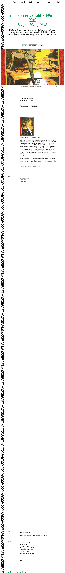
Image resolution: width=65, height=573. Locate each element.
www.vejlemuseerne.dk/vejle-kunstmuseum (33, 535)
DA (58, 2)
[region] (32, 356)
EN (59, 2)
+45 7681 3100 (25, 532)
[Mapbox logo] (2, 527)
